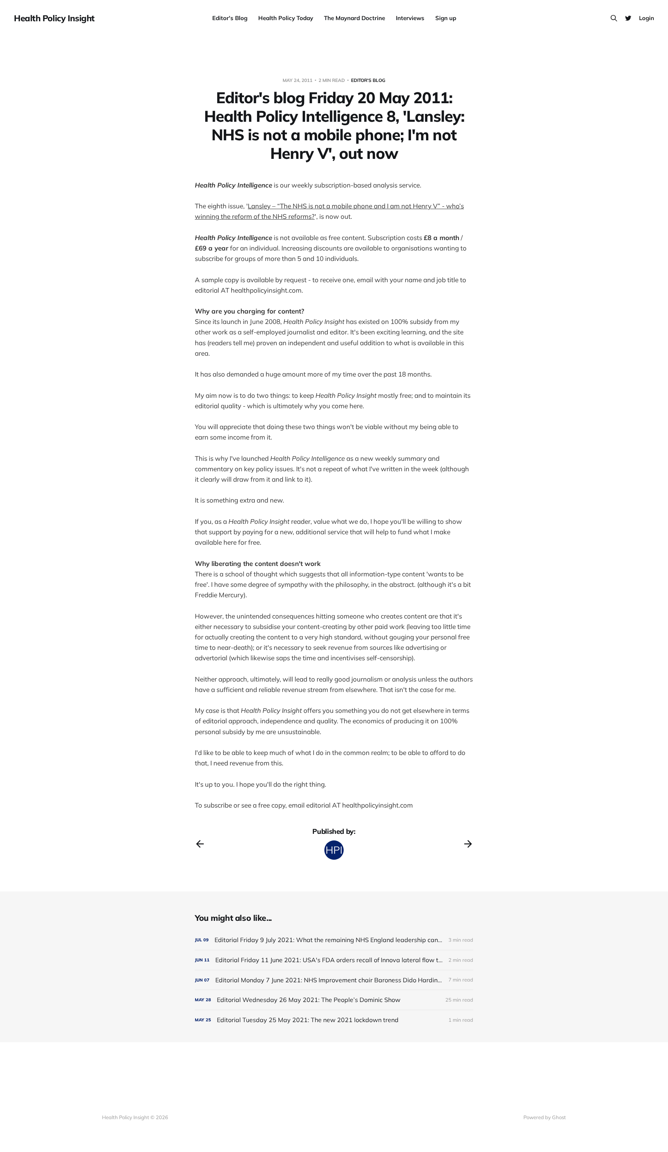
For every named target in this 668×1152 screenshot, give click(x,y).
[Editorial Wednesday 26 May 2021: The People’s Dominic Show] (334, 1000)
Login (646, 18)
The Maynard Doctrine (354, 18)
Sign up (445, 18)
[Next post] (468, 844)
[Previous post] (200, 844)
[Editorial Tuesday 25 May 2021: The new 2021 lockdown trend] (334, 1020)
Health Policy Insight (54, 18)
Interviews (410, 18)
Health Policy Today (285, 18)
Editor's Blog (229, 18)
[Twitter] (628, 18)
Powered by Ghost (544, 1117)
